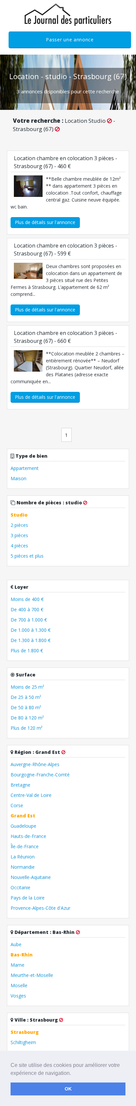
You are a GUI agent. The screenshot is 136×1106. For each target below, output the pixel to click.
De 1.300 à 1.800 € (31, 640)
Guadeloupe (23, 826)
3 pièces (19, 535)
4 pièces (19, 545)
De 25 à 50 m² (26, 697)
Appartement (25, 468)
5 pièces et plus (27, 556)
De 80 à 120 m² (27, 717)
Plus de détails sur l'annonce (45, 222)
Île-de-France (25, 846)
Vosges (18, 995)
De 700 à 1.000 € (29, 620)
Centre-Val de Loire (31, 795)
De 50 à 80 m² (26, 707)
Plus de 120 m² (27, 728)
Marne (17, 965)
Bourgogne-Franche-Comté (40, 774)
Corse (17, 805)
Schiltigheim (23, 1042)
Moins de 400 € (27, 599)
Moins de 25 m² (27, 687)
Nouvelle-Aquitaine (31, 877)
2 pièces (19, 525)
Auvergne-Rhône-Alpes (35, 764)
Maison (18, 478)
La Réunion (23, 856)
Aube (16, 944)
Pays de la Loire (28, 898)
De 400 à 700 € (27, 609)
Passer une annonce (70, 39)
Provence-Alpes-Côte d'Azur (40, 908)
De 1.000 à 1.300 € (31, 630)
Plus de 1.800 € (27, 650)
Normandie (23, 867)
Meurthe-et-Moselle (32, 975)
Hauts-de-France (28, 836)
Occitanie (20, 887)
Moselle (19, 985)
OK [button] (68, 1088)
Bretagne (20, 785)
